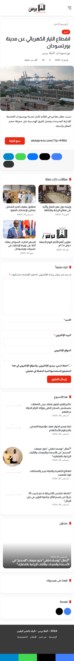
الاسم (67, 319)
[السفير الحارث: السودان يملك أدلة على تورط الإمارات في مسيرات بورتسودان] (19, 229)
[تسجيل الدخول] (11, 9)
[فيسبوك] (56, 156)
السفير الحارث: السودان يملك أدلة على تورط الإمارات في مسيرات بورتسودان (20, 245)
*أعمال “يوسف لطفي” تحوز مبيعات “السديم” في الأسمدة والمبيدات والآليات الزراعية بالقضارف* (50, 452)
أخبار (56, 24)
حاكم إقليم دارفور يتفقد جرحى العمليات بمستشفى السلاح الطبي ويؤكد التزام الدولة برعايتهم (48, 408)
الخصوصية (22, 636)
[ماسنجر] (32, 156)
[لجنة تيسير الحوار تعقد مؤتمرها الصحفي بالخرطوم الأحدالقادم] (13, 434)
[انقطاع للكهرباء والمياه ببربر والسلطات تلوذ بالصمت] (13, 479)
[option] (37, 548)
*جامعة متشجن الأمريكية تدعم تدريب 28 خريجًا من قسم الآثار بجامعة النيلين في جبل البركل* (49, 497)
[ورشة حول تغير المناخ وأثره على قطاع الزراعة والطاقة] (54, 194)
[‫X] (44, 156)
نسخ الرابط (14, 140)
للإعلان (33, 636)
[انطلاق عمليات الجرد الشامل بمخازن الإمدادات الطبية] (19, 194)
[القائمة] (69, 9)
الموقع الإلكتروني (62, 350)
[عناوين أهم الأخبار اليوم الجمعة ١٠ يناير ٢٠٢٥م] (54, 229)
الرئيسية (64, 24)
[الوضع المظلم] (4, 9)
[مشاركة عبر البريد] (8, 164)
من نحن (43, 636)
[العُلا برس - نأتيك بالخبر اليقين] (37, 8)
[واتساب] (20, 156)
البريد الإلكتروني (62, 335)
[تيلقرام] (8, 156)
